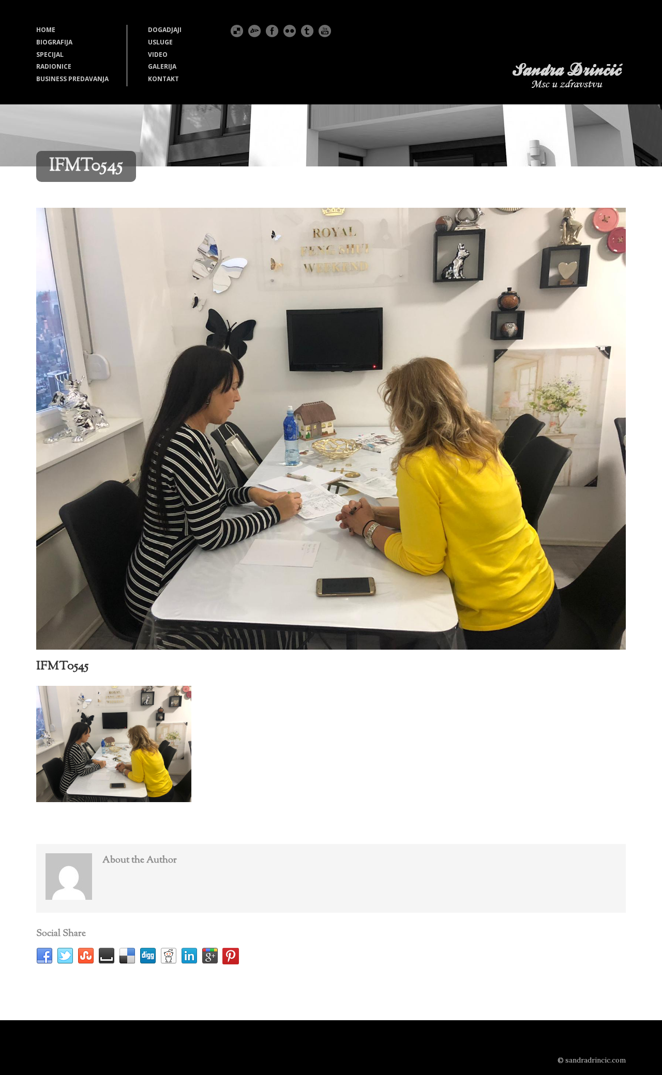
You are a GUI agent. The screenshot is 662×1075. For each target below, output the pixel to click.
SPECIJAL (50, 54)
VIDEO (158, 54)
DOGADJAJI (165, 29)
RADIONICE (53, 66)
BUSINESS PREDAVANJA (72, 78)
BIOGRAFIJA (54, 42)
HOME (45, 29)
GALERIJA (162, 66)
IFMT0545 (62, 666)
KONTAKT (163, 78)
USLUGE (160, 42)
